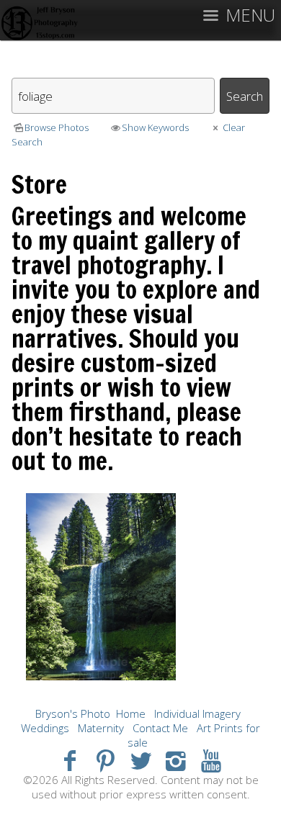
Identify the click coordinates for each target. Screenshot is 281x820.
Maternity (101, 728)
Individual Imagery (197, 713)
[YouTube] (211, 759)
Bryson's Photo (72, 713)
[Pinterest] (105, 759)
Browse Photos (56, 127)
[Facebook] (70, 759)
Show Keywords (155, 127)
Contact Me (160, 728)
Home (131, 713)
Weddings (45, 728)
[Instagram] (175, 759)
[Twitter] (141, 759)
